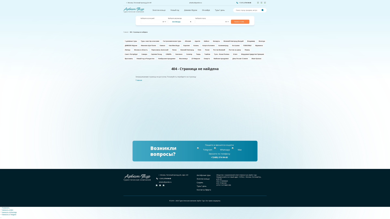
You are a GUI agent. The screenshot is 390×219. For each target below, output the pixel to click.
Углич (235, 54)
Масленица (183, 59)
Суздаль (200, 182)
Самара (144, 54)
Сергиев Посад (156, 54)
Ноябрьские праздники (166, 59)
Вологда (262, 41)
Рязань (247, 50)
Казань (196, 45)
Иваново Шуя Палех (148, 45)
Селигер (189, 54)
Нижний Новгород (187, 50)
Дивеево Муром (190, 10)
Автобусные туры (203, 175)
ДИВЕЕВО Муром (131, 45)
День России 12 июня (240, 59)
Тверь (198, 54)
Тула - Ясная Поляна (221, 54)
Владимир (251, 41)
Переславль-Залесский (159, 50)
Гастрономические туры (172, 41)
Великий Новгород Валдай (233, 41)
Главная (125, 32)
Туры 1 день (220, 10)
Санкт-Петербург (131, 54)
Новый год (175, 10)
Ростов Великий (219, 50)
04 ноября (206, 10)
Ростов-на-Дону (235, 50)
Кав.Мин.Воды (174, 45)
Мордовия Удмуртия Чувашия (252, 54)
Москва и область (141, 50)
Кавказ (162, 45)
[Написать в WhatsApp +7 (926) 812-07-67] (262, 3)
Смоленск (178, 54)
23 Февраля (195, 59)
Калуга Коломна (209, 45)
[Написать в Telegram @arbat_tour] (258, 3)
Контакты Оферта (204, 190)
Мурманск (259, 45)
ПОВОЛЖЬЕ (247, 45)
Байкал (206, 41)
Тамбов (207, 54)
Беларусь (216, 41)
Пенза (174, 50)
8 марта (207, 59)
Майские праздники (221, 59)
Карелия (186, 45)
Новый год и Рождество (145, 59)
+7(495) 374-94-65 (219, 157)
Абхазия (188, 41)
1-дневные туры (131, 41)
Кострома (235, 45)
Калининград (223, 45)
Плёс (199, 50)
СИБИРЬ (168, 54)
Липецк (127, 50)
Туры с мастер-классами (150, 41)
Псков (207, 50)
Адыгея (197, 41)
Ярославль (129, 59)
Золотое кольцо (159, 10)
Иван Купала (256, 59)
